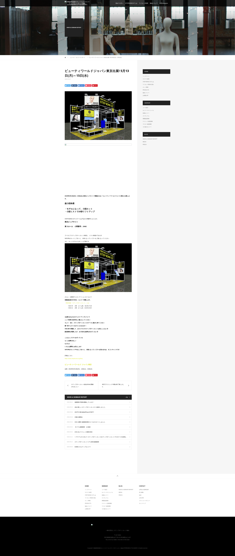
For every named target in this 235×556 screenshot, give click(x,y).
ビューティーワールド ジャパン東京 (78, 364)
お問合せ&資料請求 (144, 489)
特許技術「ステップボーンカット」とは (77, 303)
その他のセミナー (147, 127)
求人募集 (141, 492)
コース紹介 (145, 107)
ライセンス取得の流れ (148, 84)
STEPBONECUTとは (131, 3)
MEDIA (144, 141)
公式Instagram (163, 3)
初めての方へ (119, 3)
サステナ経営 (146, 79)
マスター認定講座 (147, 124)
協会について (154, 3)
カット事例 (145, 87)
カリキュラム (146, 116)
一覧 (126, 397)
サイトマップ (142, 503)
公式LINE (141, 498)
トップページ (146, 76)
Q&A (140, 495)
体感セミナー (146, 113)
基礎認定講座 (146, 118)
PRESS (145, 144)
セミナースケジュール (148, 110)
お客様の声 (145, 95)
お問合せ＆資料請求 (121, 9)
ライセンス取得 (143, 3)
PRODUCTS (146, 90)
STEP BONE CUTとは (148, 81)
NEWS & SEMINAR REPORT (150, 139)
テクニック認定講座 (148, 121)
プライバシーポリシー (144, 500)
